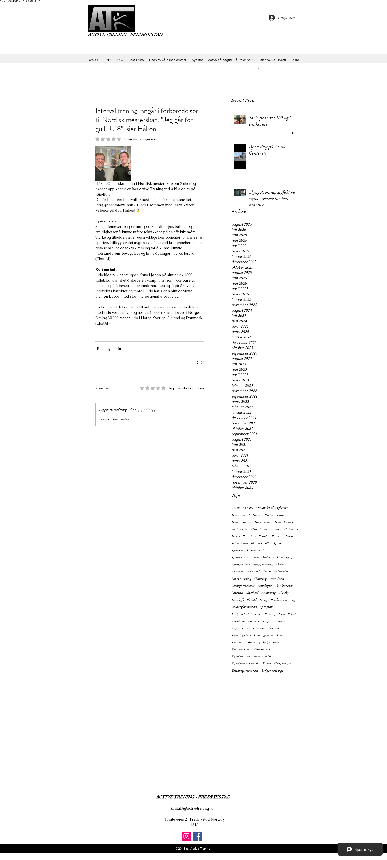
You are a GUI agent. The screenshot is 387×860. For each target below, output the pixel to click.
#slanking (238, 621)
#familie (256, 543)
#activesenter (263, 522)
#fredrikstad (255, 550)
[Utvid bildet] (113, 163)
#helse (280, 564)
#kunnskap (268, 593)
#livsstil (252, 600)
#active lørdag (274, 515)
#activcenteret (241, 515)
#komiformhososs (243, 586)
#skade (292, 614)
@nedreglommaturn (245, 671)
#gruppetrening (262, 564)
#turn (280, 635)
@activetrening (242, 649)
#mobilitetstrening (283, 600)
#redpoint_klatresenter (247, 614)
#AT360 (247, 508)
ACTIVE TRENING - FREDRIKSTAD (125, 34)
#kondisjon (264, 586)
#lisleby (284, 593)
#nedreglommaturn (244, 607)
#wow (276, 642)
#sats (281, 614)
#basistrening (273, 529)
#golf (289, 557)
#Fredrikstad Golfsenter (272, 508)
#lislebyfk (238, 600)
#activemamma (242, 522)
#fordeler (238, 550)
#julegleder (280, 571)
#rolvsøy (270, 614)
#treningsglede (241, 635)
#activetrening (284, 522)
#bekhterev (291, 529)
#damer (277, 536)
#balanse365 (240, 529)
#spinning (278, 621)
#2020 (236, 508)
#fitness (279, 543)
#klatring (260, 578)
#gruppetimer (241, 564)
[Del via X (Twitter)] (108, 349)
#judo (267, 571)
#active (257, 515)
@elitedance (262, 649)
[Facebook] (197, 836)
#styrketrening (256, 628)
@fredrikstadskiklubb (246, 663)
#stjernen (238, 628)
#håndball (253, 571)
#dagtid (264, 536)
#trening (274, 628)
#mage (263, 600)
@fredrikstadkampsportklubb (251, 656)
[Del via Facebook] (97, 349)
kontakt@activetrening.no (192, 808)
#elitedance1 (240, 543)
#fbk (268, 543)
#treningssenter (264, 635)
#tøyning (254, 642)
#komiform (276, 578)
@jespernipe (282, 663)
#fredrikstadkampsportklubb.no (253, 557)
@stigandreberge (272, 671)
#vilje (266, 642)
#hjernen (238, 571)
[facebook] (258, 70)
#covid (236, 536)
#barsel (256, 529)
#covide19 (249, 536)
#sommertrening (258, 621)
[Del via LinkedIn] (119, 349)
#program (267, 607)
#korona (237, 593)
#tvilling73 (239, 642)
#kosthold (252, 593)
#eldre (289, 536)
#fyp (280, 557)
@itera (267, 663)
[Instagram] (186, 836)
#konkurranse (284, 586)
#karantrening (241, 578)
